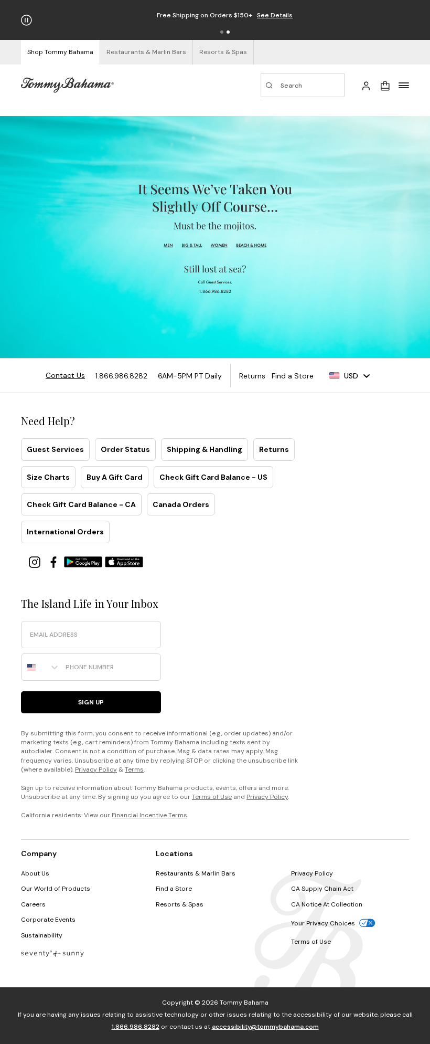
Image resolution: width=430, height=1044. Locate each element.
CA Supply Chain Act (322, 888)
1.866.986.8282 (135, 1026)
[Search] (303, 85)
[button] (221, 32)
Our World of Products (55, 888)
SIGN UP (91, 702)
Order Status (125, 449)
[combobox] (41, 667)
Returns (274, 449)
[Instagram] (35, 561)
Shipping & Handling (204, 449)
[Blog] (52, 952)
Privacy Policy (96, 769)
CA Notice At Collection (326, 904)
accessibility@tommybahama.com (265, 1026)
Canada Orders (181, 504)
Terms (134, 769)
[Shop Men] (168, 245)
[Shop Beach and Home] (252, 245)
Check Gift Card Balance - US (213, 477)
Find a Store (174, 888)
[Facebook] (54, 561)
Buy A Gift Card (115, 477)
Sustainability (41, 935)
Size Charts (48, 477)
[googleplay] (84, 561)
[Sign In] (366, 85)
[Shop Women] (219, 245)
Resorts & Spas (179, 904)
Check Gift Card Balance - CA (81, 504)
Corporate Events (48, 919)
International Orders (65, 531)
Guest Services (55, 449)
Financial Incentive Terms (149, 815)
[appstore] (124, 561)
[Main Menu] (403, 85)
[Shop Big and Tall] (192, 245)
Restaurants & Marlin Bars (195, 873)
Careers (33, 904)
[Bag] (384, 85)
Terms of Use (212, 797)
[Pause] (26, 20)
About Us (35, 873)
